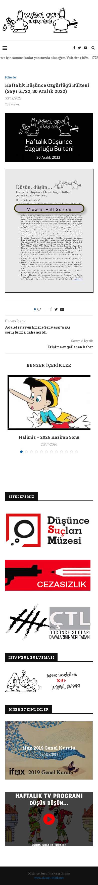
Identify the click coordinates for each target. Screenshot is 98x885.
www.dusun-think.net (49, 878)
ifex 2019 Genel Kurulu (49, 748)
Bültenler (11, 77)
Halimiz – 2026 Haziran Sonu (49, 437)
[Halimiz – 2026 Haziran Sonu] (49, 402)
